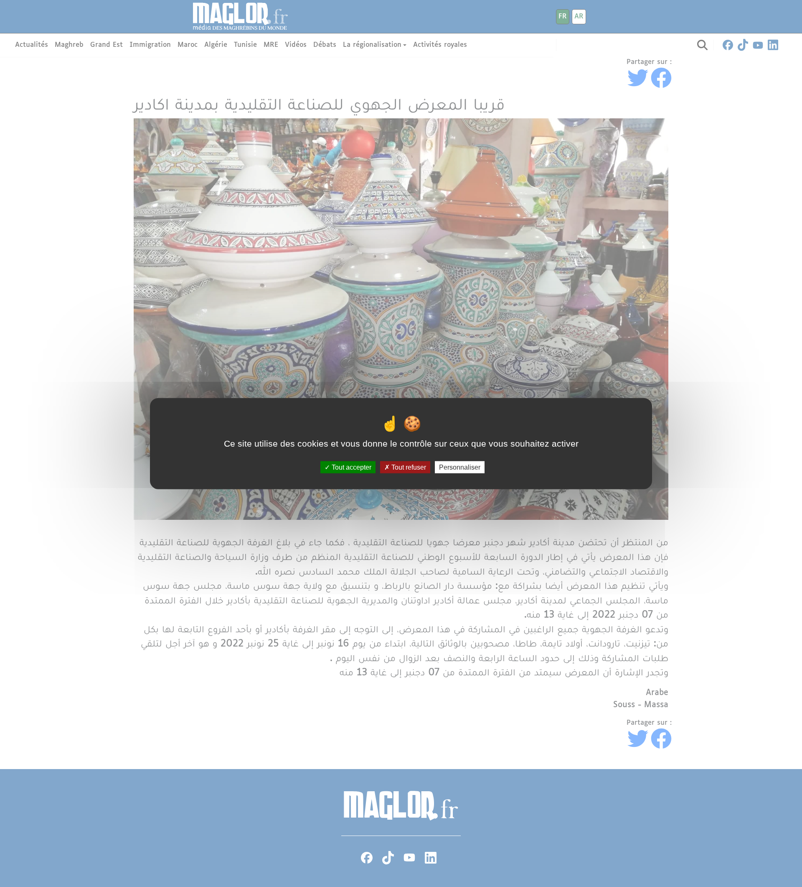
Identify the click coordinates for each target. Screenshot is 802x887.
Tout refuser (408, 467)
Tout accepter (350, 467)
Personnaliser (459, 467)
